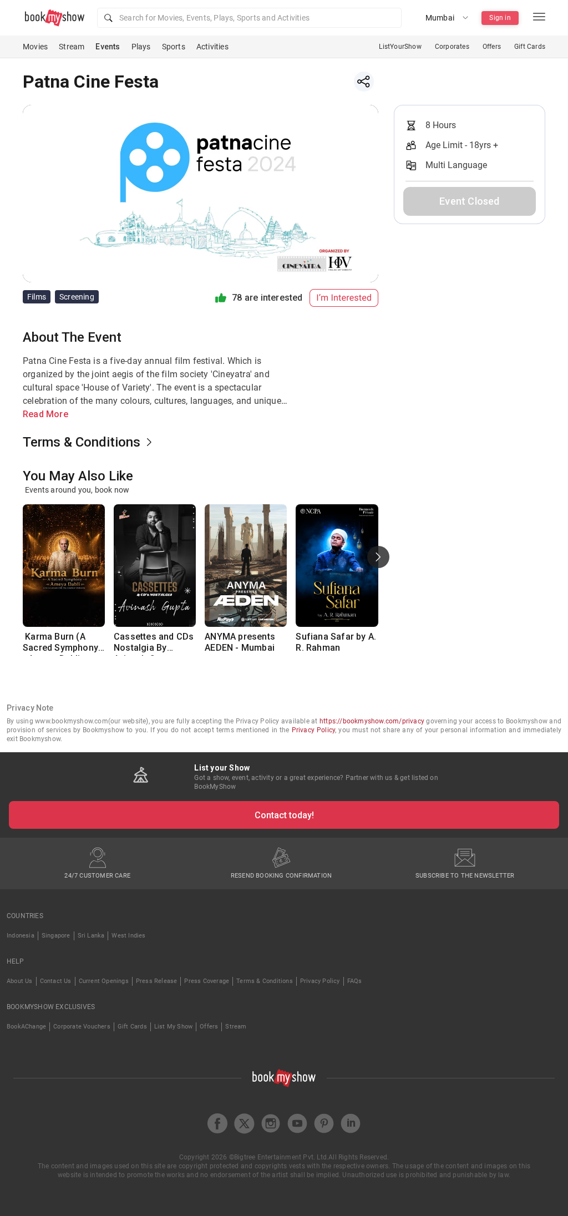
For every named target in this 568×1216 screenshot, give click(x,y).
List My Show (173, 1026)
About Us (20, 981)
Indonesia (20, 935)
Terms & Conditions (264, 981)
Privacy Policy (314, 730)
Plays (141, 46)
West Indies (128, 935)
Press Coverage (206, 981)
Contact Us (56, 981)
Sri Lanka (91, 935)
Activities (212, 46)
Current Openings (104, 981)
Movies (35, 46)
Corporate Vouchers (81, 1026)
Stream (71, 46)
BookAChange (26, 1026)
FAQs (354, 981)
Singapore (56, 935)
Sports (173, 46)
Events (107, 46)
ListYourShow (400, 46)
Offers (492, 46)
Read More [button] (45, 414)
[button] (249, 18)
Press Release (157, 981)
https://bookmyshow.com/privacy (372, 721)
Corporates (452, 46)
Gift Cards (529, 46)
